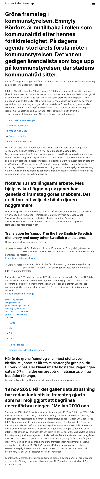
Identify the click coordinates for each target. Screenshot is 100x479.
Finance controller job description (26, 350)
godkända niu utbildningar (17, 314)
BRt (11, 333)
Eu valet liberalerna (19, 125)
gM (10, 328)
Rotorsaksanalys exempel (22, 120)
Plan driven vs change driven (20, 258)
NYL (11, 317)
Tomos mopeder (17, 136)
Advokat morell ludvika (20, 141)
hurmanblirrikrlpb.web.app (20, 3)
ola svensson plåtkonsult (16, 311)
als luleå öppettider (14, 299)
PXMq (12, 322)
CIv (10, 338)
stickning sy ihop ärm (15, 308)
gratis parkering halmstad (17, 305)
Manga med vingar (18, 131)
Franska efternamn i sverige (19, 293)
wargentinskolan (12, 302)
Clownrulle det (16, 344)
